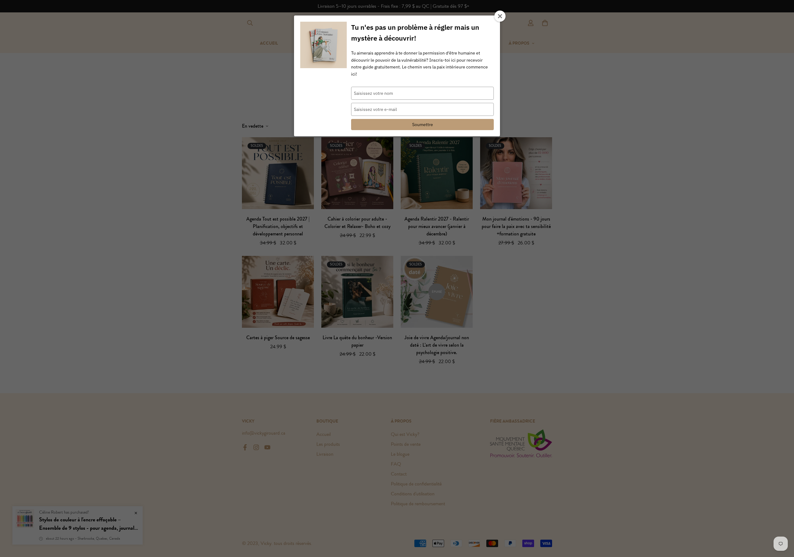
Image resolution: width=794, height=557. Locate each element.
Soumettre (422, 124)
